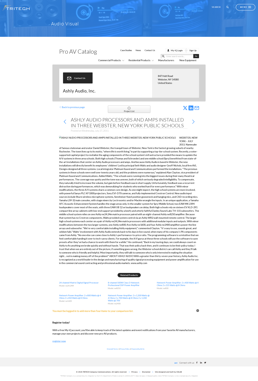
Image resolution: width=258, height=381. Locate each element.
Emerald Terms (112, 349)
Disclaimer (146, 372)
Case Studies (126, 50)
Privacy (134, 372)
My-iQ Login (177, 50)
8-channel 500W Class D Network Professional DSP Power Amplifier (123, 283)
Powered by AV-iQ (137, 349)
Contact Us (150, 50)
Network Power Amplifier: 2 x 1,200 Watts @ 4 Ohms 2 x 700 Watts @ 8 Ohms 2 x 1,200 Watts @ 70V (129, 298)
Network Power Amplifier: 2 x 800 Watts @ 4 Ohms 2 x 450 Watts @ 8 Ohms (80, 296)
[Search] (227, 7)
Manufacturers (166, 60)
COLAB (179, 372)
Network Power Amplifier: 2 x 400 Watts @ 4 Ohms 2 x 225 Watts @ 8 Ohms (177, 283)
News (138, 50)
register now (59, 341)
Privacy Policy (125, 349)
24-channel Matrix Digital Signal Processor (79, 282)
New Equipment (187, 60)
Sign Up (193, 50)
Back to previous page (73, 107)
